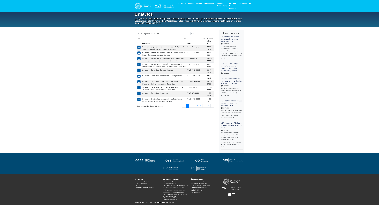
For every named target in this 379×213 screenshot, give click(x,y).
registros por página (151, 34)
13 (208, 106)
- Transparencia (139, 189)
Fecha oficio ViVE (209, 41)
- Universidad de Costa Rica (142, 182)
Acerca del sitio (170, 202)
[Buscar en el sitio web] (250, 3)
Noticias (191, 3)
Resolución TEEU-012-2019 (147, 23)
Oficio (189, 43)
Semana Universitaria (222, 4)
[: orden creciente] (139, 41)
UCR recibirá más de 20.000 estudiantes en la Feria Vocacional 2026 (231, 103)
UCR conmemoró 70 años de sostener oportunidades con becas (231, 125)
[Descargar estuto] (139, 47)
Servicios (199, 3)
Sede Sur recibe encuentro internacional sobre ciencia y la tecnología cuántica (231, 81)
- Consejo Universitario (141, 183)
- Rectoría (137, 185)
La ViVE (181, 3)
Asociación (146, 43)
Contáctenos (243, 3)
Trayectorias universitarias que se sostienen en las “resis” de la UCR (230, 39)
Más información (195, 192)
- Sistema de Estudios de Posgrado (144, 187)
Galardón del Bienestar (232, 5)
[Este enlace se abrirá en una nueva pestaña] (147, 159)
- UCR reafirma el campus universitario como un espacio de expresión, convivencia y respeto (175, 187)
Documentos (209, 3)
